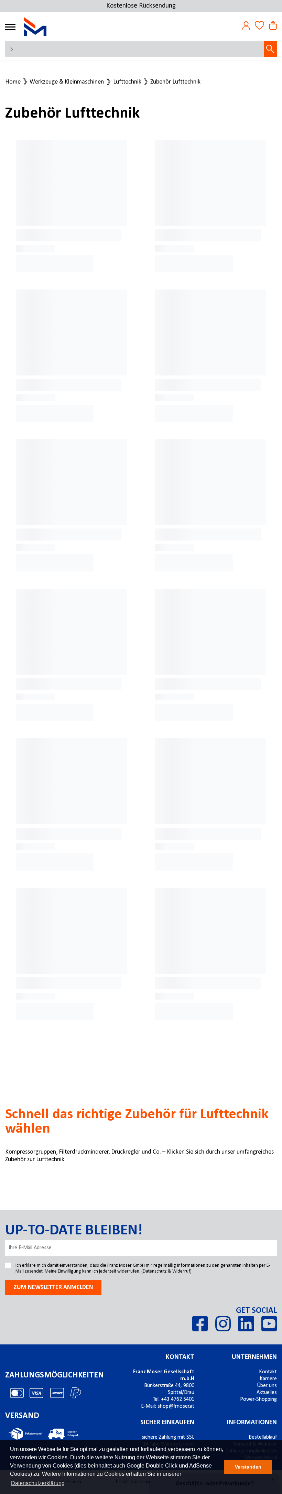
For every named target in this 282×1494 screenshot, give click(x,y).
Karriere (268, 1379)
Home (13, 82)
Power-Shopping (258, 1399)
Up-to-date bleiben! (73, 1230)
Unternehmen (254, 1357)
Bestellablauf (263, 1437)
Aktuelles (267, 1392)
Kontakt (180, 1357)
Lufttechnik (127, 82)
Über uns (267, 1385)
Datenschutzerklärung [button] (38, 1483)
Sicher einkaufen (167, 1422)
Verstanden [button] (248, 1467)
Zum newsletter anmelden (53, 1287)
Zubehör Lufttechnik (175, 82)
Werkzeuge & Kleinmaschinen (67, 82)
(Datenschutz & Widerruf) (166, 1271)
